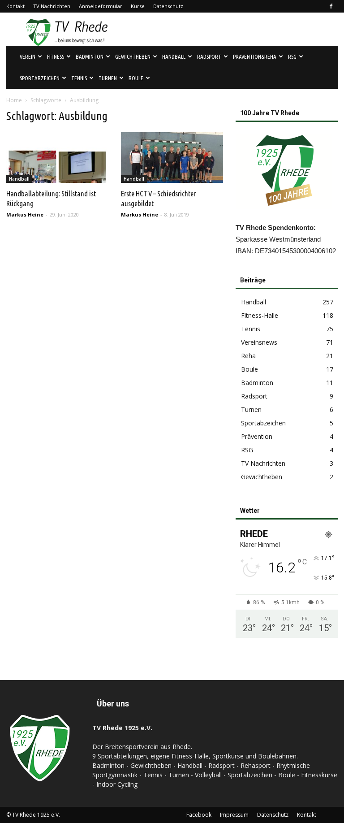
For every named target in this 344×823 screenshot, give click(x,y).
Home (14, 100)
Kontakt (15, 6)
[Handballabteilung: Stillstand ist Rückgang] (57, 157)
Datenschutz (168, 6)
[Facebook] (331, 6)
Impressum (234, 815)
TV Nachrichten (51, 6)
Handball (19, 179)
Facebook (198, 815)
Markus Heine (24, 214)
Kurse (138, 6)
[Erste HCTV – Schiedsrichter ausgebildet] (172, 157)
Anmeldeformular (100, 6)
